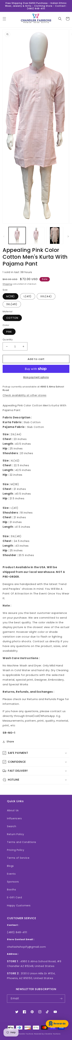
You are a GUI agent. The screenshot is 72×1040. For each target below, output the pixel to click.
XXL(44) (46, 296)
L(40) (27, 296)
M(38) (10, 296)
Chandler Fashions (25, 1034)
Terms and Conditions (21, 842)
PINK (9, 331)
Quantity (8, 339)
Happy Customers (19, 905)
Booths (11, 889)
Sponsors (13, 881)
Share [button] (10, 741)
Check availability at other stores (24, 395)
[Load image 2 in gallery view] (36, 235)
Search (11, 826)
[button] (4, 19)
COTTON (12, 318)
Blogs (10, 866)
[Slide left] (4, 236)
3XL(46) (11, 304)
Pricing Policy (15, 850)
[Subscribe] (61, 998)
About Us (13, 810)
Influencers (14, 818)
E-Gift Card (14, 897)
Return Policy (15, 834)
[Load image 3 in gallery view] (54, 235)
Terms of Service (18, 858)
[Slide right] (68, 236)
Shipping (7, 284)
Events (11, 874)
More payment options (36, 377)
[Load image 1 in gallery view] (17, 235)
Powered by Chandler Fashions (47, 1034)
